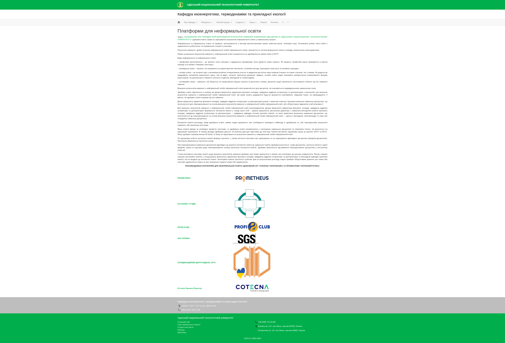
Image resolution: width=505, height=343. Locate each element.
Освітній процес (223, 22)
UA (283, 22)
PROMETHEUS (184, 178)
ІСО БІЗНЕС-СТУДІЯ (187, 204)
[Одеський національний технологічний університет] (180, 5)
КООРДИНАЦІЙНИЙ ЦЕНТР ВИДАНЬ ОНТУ (197, 262)
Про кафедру (190, 22)
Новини (263, 22)
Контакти (274, 22)
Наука (252, 22)
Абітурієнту (206, 22)
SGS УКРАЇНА (184, 238)
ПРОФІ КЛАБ (183, 227)
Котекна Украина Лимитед (190, 288)
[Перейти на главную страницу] (179, 22)
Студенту (240, 22)
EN (288, 22)
